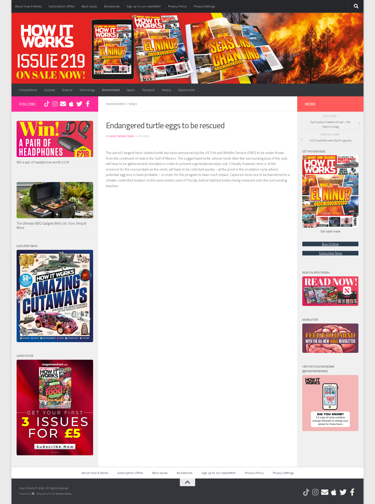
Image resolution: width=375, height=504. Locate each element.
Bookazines (112, 6)
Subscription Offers (61, 6)
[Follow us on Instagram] (55, 104)
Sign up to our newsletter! (144, 6)
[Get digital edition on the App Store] (71, 104)
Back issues (89, 6)
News (133, 103)
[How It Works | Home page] (47, 35)
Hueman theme (63, 494)
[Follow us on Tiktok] (47, 104)
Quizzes (49, 89)
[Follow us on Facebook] (87, 104)
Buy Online (330, 244)
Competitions (28, 89)
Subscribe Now (330, 253)
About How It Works (28, 6)
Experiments (186, 89)
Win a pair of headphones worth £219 (43, 162)
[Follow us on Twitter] (79, 104)
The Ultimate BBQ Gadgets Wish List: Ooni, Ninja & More (51, 225)
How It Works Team (121, 136)
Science (67, 89)
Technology (87, 89)
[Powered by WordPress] (33, 494)
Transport (148, 89)
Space (131, 89)
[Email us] (63, 104)
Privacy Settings (204, 6)
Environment (111, 89)
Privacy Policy (177, 6)
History (166, 89)
